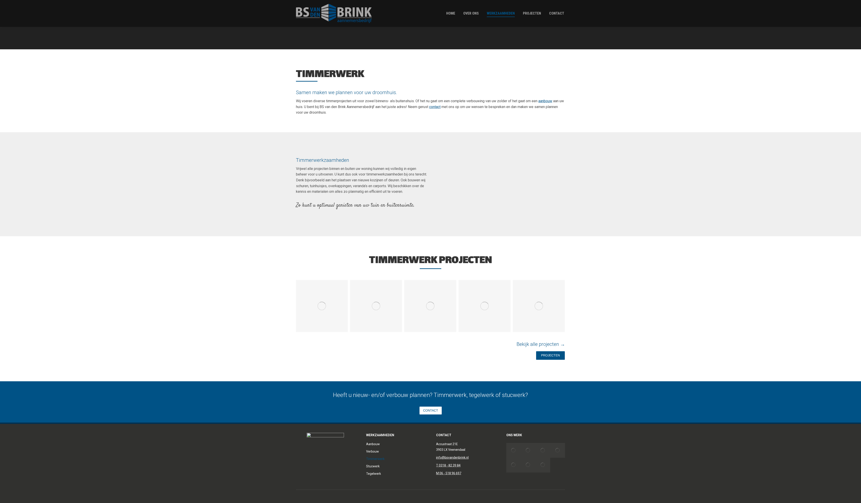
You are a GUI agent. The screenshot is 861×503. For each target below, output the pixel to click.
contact (435, 107)
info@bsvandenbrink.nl (452, 457)
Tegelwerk (373, 473)
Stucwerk (373, 466)
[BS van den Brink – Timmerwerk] (322, 306)
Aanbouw (373, 444)
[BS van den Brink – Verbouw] (513, 450)
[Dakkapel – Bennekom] (513, 465)
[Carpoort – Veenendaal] (528, 465)
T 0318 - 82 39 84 (448, 465)
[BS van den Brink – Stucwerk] (543, 450)
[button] (290, 306)
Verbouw (372, 451)
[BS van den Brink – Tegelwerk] (557, 450)
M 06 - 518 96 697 (448, 473)
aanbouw (545, 101)
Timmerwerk (375, 459)
